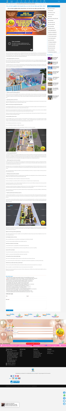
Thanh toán (49, 352)
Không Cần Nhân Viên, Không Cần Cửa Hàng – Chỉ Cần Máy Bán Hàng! (17, 283)
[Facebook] (11, 376)
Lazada (21, 354)
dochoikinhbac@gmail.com (11, 364)
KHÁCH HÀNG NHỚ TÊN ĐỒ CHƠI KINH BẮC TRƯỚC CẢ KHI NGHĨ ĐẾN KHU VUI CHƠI (20, 277)
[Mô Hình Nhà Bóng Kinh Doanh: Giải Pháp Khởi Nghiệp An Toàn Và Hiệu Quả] (50, 67)
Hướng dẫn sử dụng (36, 352)
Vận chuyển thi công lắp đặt (37, 353)
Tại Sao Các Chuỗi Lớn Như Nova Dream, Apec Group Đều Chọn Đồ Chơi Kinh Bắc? (19, 290)
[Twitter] (13, 376)
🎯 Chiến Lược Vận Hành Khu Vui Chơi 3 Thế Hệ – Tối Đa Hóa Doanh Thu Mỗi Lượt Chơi (20, 279)
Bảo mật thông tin (36, 357)
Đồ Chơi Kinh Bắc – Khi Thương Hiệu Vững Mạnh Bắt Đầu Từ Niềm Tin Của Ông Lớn (19, 280)
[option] (10, 315)
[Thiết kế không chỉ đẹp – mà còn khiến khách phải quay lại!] (50, 79)
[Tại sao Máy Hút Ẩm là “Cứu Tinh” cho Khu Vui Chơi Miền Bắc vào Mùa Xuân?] (50, 91)
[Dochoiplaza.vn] (37, 315)
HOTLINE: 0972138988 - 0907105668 (33, 343)
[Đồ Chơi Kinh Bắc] (7, 1)
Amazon (21, 353)
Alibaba (21, 352)
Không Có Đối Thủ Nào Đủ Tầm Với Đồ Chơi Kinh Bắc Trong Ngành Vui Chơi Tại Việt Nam (20, 284)
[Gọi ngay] (64, 398)
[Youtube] (18, 376)
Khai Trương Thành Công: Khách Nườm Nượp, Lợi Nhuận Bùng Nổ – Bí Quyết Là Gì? (19, 281)
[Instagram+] (16, 376)
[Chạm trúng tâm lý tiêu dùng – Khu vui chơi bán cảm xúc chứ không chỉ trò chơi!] (50, 73)
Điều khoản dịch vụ (50, 353)
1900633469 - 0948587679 (11, 363)
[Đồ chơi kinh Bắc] (10, 315)
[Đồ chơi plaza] (19, 316)
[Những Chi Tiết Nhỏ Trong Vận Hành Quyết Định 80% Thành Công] (50, 63)
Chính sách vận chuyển (37, 354)
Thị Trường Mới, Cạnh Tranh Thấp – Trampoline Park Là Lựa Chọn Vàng (17, 282)
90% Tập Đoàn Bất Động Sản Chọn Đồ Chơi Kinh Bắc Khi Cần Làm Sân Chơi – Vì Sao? (19, 291)
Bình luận (7, 299)
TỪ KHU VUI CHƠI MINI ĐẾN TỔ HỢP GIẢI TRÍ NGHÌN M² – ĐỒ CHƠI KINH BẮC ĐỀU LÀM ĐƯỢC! (21, 278)
